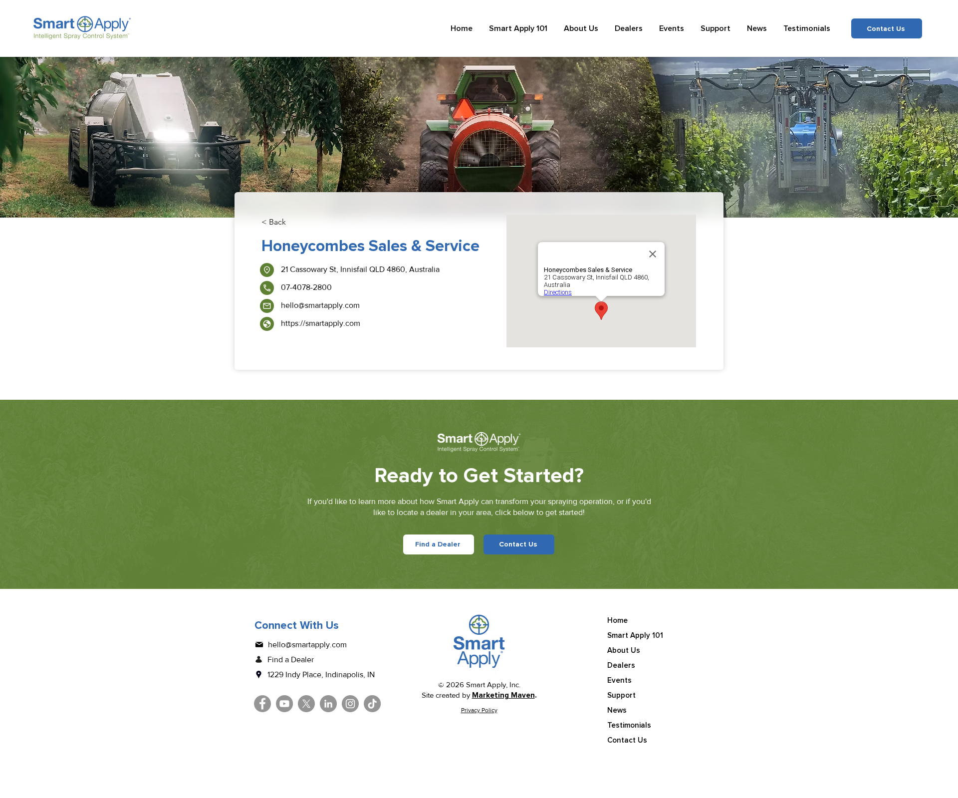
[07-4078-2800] (267, 288)
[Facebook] (262, 703)
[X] (306, 703)
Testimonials (629, 725)
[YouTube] (284, 703)
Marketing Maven (503, 695)
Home (617, 620)
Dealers (621, 665)
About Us (623, 650)
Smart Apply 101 (635, 635)
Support (621, 695)
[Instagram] (350, 703)
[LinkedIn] (328, 703)
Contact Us (627, 740)
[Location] (267, 270)
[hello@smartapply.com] (267, 306)
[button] (518, 28)
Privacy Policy (479, 710)
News (617, 710)
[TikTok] (372, 703)
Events (619, 680)
